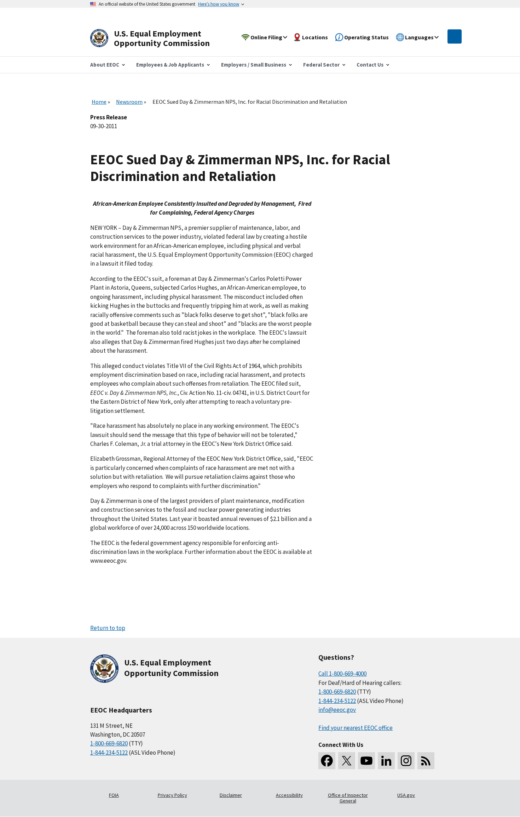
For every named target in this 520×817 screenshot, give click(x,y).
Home (99, 101)
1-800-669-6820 (109, 743)
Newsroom (129, 101)
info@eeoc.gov (337, 710)
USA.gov (406, 795)
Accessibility (289, 795)
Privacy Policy (172, 795)
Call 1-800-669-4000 (342, 673)
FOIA (114, 795)
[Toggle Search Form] (454, 36)
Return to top (107, 628)
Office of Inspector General (348, 798)
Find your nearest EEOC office (355, 728)
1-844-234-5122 (109, 752)
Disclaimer (231, 795)
